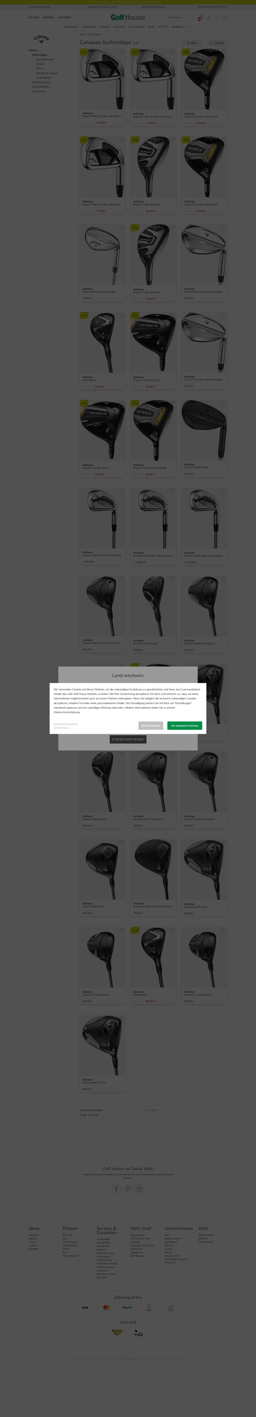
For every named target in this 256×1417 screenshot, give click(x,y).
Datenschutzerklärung (67, 712)
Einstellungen (61, 727)
